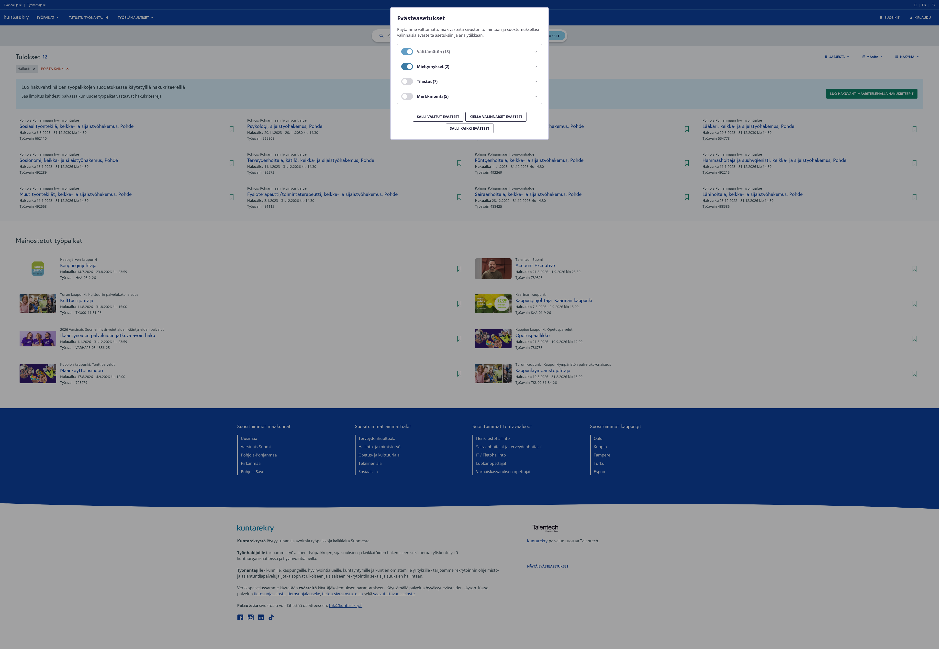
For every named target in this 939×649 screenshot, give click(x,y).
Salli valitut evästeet (438, 116)
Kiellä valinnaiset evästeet (496, 116)
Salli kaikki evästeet (469, 128)
